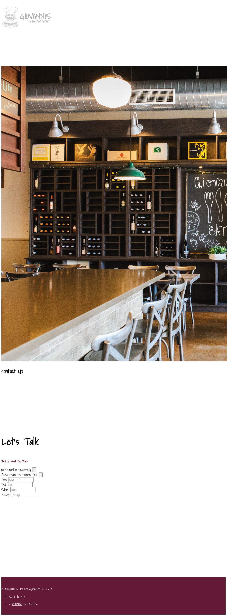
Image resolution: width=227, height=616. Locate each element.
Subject (5, 489)
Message (6, 494)
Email (3, 484)
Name (4, 479)
